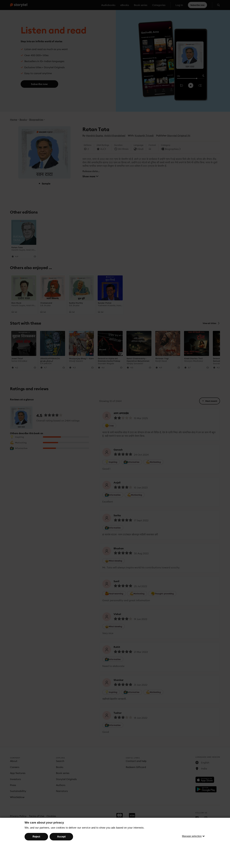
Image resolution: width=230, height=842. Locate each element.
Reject (36, 836)
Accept (61, 836)
